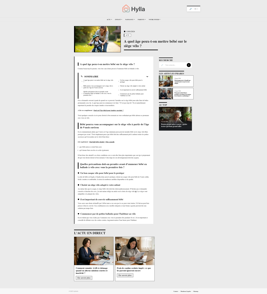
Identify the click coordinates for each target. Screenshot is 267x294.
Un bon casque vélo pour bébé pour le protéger (131, 81)
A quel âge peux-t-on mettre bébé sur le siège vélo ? (98, 81)
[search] (191, 9)
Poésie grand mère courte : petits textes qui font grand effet (174, 125)
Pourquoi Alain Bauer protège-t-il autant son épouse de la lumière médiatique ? (182, 94)
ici (136, 191)
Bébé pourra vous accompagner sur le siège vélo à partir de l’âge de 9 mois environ (98, 87)
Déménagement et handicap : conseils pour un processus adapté (182, 81)
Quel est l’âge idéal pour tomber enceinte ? (108, 110)
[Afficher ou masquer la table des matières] (123, 76)
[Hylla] (133, 8)
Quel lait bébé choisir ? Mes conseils (101, 142)
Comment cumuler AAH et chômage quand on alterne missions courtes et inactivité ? (92, 271)
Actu (128, 35)
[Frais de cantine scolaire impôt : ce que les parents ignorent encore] (134, 251)
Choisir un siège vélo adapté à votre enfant (132, 86)
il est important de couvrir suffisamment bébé (133, 90)
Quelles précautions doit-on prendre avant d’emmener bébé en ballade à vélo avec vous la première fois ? (97, 93)
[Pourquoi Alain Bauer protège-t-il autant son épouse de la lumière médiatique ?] (166, 93)
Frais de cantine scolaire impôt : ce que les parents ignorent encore (134, 269)
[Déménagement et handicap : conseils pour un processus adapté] (166, 81)
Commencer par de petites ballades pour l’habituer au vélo (132, 95)
